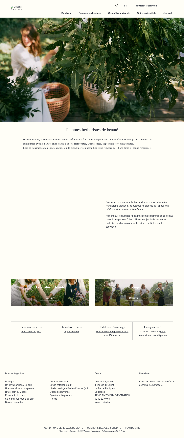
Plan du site (132, 428)
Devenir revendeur (14, 402)
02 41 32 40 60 (102, 399)
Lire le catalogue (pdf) (61, 385)
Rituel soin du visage (16, 392)
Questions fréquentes (61, 395)
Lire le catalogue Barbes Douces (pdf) (69, 388)
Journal (167, 13)
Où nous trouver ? (59, 381)
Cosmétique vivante (119, 13)
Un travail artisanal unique (18, 385)
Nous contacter (102, 402)
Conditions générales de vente (63, 428)
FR (125, 6)
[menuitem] (146, 7)
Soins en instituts (146, 13)
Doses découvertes (60, 392)
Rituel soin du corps (15, 395)
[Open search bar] (116, 5)
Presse (53, 399)
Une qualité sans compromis (19, 388)
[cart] (169, 7)
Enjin (123, 431)
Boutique (66, 13)
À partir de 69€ (71, 331)
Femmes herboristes (90, 13)
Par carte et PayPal (31, 331)
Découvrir (50, 298)
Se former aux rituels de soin (19, 399)
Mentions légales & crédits (104, 428)
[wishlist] (162, 7)
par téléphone (160, 335)
